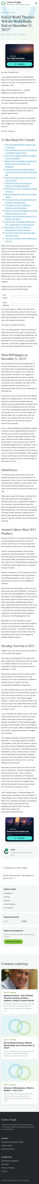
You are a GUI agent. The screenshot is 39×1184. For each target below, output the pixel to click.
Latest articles (6, 1145)
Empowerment (8, 893)
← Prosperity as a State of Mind (15, 868)
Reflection (7, 900)
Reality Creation (10, 12)
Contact (4, 1171)
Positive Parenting (9, 904)
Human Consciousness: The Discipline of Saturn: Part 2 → (18, 877)
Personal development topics (12, 1142)
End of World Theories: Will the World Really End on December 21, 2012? (19, 1045)
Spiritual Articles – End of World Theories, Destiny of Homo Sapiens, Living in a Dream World (19, 998)
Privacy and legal (7, 1168)
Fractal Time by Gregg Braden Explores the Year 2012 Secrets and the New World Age (21, 172)
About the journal (7, 1149)
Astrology (7, 897)
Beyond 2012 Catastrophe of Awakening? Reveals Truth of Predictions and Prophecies (21, 164)
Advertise (5, 1164)
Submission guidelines (13, 941)
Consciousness (8, 907)
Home (3, 12)
